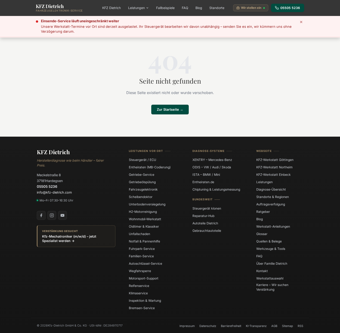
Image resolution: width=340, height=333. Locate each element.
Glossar (261, 234)
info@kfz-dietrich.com (54, 192)
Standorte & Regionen (272, 197)
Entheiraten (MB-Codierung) (150, 167)
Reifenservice (139, 286)
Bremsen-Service (142, 308)
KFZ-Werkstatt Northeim (274, 167)
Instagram (51, 215)
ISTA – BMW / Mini (206, 174)
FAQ (185, 8)
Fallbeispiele (165, 8)
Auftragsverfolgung (270, 204)
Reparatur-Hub (203, 215)
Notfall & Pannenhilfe (144, 241)
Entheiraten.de (203, 182)
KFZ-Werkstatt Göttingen (275, 160)
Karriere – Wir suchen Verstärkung (272, 287)
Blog (198, 8)
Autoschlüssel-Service (145, 263)
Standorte (216, 8)
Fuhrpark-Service (142, 249)
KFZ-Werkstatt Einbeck (273, 174)
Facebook (41, 215)
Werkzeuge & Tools (270, 249)
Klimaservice (138, 293)
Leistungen (136, 8)
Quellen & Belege (269, 241)
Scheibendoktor (140, 197)
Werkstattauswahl (269, 278)
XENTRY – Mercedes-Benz (212, 160)
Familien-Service (141, 256)
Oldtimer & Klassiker (144, 226)
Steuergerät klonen (206, 208)
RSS (300, 326)
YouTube (62, 215)
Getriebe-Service (141, 174)
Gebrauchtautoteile (206, 230)
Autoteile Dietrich (205, 223)
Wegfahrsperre (140, 271)
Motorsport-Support (143, 278)
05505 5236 (290, 8)
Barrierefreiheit (231, 326)
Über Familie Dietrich (271, 263)
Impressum (187, 326)
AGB (274, 326)
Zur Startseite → (170, 109)
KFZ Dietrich (111, 8)
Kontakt (262, 271)
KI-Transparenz (256, 326)
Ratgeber (263, 212)
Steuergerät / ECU (142, 160)
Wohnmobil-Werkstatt (145, 219)
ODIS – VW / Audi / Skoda (211, 167)
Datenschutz (207, 326)
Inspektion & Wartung (145, 300)
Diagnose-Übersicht (271, 189)
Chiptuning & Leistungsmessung (216, 189)
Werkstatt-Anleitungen (273, 226)
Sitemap (287, 326)
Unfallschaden (139, 234)
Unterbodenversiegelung (147, 204)
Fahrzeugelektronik (143, 189)
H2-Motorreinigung (143, 212)
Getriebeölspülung (142, 182)
